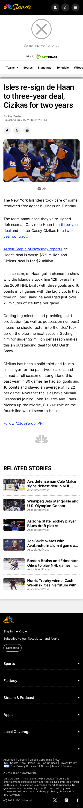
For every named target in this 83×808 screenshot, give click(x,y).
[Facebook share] (7, 130)
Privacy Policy (68, 763)
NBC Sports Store (15, 763)
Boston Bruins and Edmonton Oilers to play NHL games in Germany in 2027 (53, 563)
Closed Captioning (41, 759)
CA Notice (43, 766)
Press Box (34, 763)
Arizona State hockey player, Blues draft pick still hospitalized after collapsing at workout (52, 523)
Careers (22, 759)
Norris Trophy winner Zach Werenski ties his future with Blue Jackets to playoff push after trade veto (52, 582)
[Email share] (27, 130)
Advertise (9, 759)
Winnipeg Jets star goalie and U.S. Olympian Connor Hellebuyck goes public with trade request (52, 503)
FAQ (57, 759)
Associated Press (38, 490)
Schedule (62, 67)
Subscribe (12, 647)
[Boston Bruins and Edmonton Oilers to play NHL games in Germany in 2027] (14, 564)
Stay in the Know (15, 631)
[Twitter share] (17, 130)
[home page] (18, 7)
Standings (44, 67)
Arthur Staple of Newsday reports (32, 249)
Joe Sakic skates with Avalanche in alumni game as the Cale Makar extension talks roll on (52, 543)
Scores (28, 67)
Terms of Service (62, 766)
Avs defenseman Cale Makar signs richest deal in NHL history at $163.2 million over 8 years (52, 483)
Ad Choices (50, 763)
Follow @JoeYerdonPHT (24, 423)
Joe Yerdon (14, 116)
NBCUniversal (28, 772)
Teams (10, 67)
